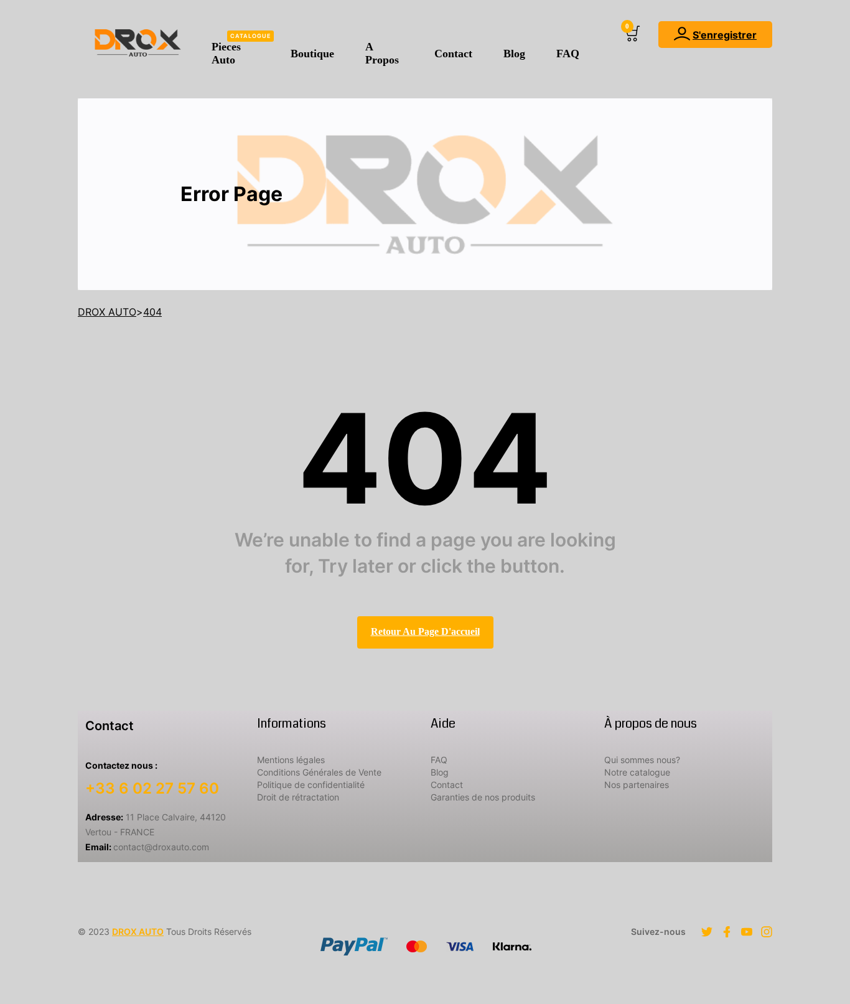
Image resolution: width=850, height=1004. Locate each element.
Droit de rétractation (298, 797)
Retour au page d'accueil (425, 631)
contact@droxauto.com (147, 847)
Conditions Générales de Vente (319, 772)
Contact (453, 53)
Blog (514, 53)
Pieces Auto (241, 49)
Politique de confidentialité (311, 784)
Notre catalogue (637, 772)
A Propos (382, 53)
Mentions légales (291, 759)
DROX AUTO (138, 931)
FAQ (567, 53)
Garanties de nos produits (483, 797)
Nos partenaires (636, 784)
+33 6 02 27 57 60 (152, 788)
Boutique (312, 53)
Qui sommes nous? (642, 759)
